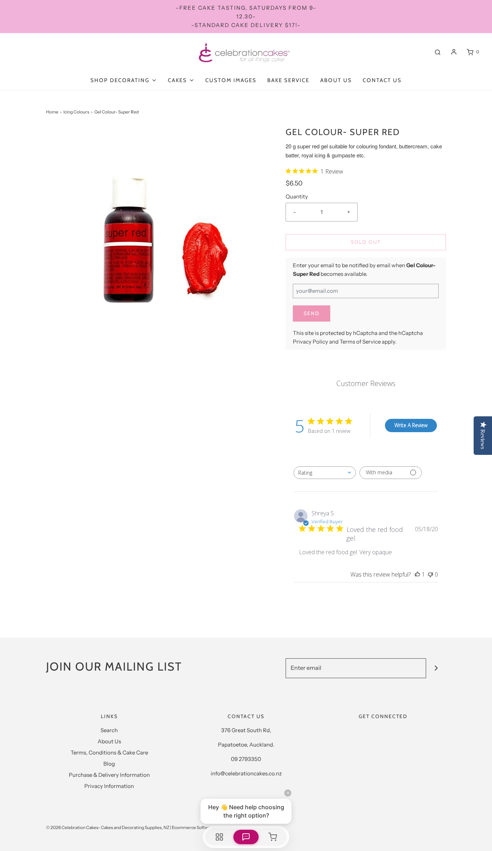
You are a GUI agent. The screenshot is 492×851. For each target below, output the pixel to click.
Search (109, 730)
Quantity (297, 196)
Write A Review (411, 425)
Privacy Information (109, 786)
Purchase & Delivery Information (109, 774)
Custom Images (230, 80)
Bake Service (288, 80)
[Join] (436, 668)
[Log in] (453, 52)
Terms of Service (360, 341)
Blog (109, 763)
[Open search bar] (437, 52)
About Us (336, 80)
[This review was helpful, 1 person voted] (417, 574)
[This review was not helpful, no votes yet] (430, 574)
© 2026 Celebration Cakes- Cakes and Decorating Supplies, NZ (107, 827)
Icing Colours (76, 112)
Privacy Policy (310, 341)
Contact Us (382, 80)
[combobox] (325, 472)
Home (52, 112)
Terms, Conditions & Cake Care (109, 752)
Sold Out (366, 242)
